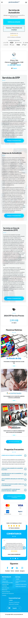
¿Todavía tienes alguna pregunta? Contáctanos (14, 496)
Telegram (15, 68)
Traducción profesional (20, 586)
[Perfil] (26, 2)
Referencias (4, 589)
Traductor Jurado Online (20, 584)
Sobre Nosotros (5, 587)
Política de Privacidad (14, 604)
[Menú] (2, 2)
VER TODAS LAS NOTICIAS (14, 441)
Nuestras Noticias (6, 591)
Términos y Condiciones (14, 602)
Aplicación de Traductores (8, 593)
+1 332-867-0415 (14, 65)
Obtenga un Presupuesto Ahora (14, 140)
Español (14, 608)
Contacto (4, 595)
